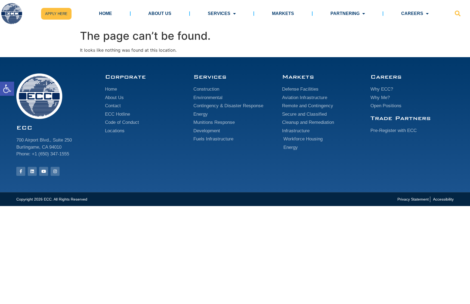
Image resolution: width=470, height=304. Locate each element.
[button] (7, 89)
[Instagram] (55, 171)
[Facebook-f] (20, 171)
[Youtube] (43, 171)
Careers (412, 13)
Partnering (345, 13)
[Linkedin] (32, 171)
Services (219, 13)
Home (105, 13)
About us (159, 13)
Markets (283, 13)
